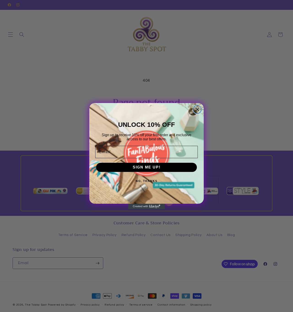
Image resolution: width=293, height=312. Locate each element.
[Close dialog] (197, 109)
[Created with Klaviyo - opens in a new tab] (146, 206)
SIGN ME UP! (146, 167)
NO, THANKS (146, 181)
